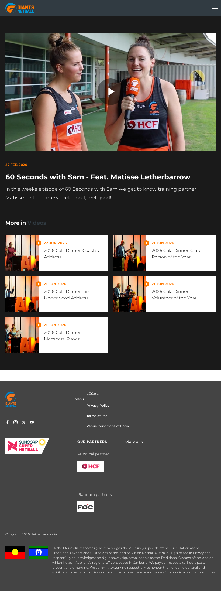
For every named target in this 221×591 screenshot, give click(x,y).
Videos (36, 223)
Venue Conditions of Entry (108, 426)
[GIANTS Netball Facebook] (7, 422)
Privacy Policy (98, 406)
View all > (134, 442)
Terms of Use (97, 416)
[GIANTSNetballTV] (32, 422)
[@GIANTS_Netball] (24, 422)
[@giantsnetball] (15, 422)
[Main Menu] (165, 8)
